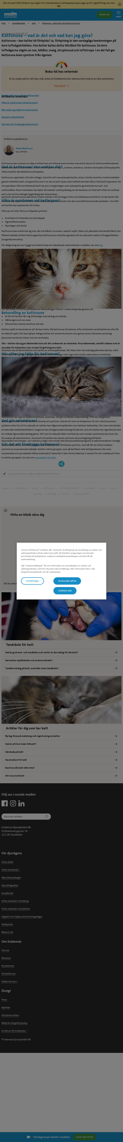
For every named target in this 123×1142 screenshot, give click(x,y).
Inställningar (32, 580)
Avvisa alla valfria (67, 580)
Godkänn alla (65, 590)
